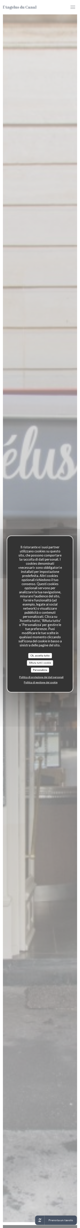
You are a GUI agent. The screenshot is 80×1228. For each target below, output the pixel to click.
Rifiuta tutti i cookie (40, 662)
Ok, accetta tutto (40, 655)
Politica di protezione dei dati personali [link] (41, 677)
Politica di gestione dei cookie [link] (40, 682)
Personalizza (40, 669)
